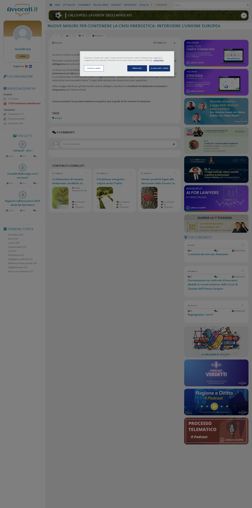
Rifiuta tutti (137, 68)
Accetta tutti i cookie (159, 68)
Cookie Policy (158, 60)
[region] (127, 64)
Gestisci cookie (93, 68)
